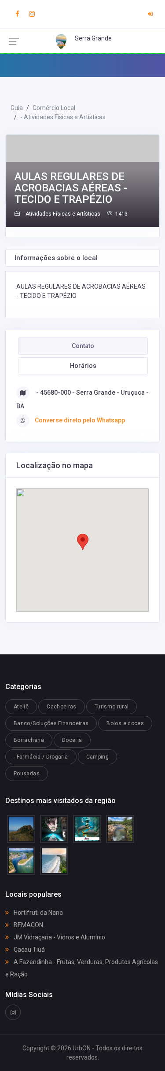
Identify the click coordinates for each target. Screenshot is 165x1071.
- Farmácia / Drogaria (41, 757)
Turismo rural (112, 707)
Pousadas (27, 773)
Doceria (72, 740)
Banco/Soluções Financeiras (51, 723)
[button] (82, 542)
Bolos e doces (125, 723)
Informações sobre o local (56, 258)
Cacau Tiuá (28, 949)
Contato (83, 345)
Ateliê (21, 707)
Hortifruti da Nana (37, 912)
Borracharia (29, 740)
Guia (17, 107)
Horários (83, 365)
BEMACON (27, 924)
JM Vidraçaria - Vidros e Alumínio (58, 937)
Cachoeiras (62, 707)
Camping (97, 757)
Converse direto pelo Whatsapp (80, 420)
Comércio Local (54, 107)
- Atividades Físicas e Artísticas (63, 117)
